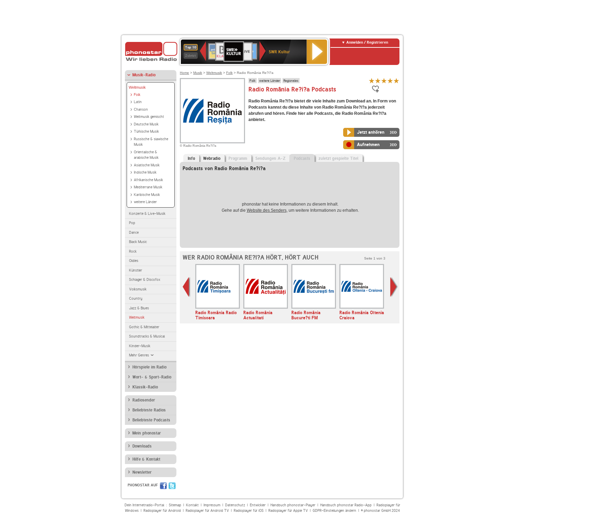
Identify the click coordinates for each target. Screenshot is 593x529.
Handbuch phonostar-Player (292, 505)
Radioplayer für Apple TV (288, 510)
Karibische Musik (147, 194)
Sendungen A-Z (270, 158)
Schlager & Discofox (144, 279)
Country (135, 298)
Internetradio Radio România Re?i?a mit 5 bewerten (396, 80)
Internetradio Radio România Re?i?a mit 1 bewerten (372, 80)
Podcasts (302, 158)
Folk (137, 94)
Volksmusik (138, 289)
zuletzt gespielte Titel (338, 158)
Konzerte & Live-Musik (147, 213)
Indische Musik (145, 172)
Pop (132, 223)
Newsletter (142, 472)
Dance (134, 232)
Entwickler (258, 505)
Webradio (211, 158)
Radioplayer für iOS (249, 510)
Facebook (163, 485)
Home (184, 73)
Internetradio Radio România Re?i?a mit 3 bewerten (384, 80)
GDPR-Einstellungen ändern (334, 510)
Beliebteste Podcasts (151, 420)
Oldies (133, 260)
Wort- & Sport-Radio (151, 377)
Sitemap (175, 505)
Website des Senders (267, 210)
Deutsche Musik (146, 124)
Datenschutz (235, 505)
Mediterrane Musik (148, 187)
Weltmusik (137, 87)
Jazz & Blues (139, 308)
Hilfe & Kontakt (146, 459)
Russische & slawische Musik (151, 142)
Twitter (172, 485)
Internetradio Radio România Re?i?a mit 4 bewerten (390, 80)
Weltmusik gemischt (149, 116)
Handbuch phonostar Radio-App (346, 505)
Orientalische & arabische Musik (146, 155)
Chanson (141, 109)
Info (191, 158)
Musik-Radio (143, 75)
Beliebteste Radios (149, 410)
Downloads (142, 446)
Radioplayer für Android (162, 510)
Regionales (291, 80)
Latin (138, 102)
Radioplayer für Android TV (207, 510)
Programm (238, 158)
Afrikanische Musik (148, 180)
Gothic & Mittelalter (144, 327)
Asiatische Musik (147, 165)
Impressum (212, 505)
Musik (197, 73)
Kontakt (192, 505)
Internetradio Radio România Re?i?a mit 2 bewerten (378, 80)
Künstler (135, 270)
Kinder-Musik (139, 346)
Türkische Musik (146, 131)
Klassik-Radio (145, 387)
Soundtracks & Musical (147, 336)
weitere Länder (145, 202)
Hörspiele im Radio (149, 367)
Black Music (138, 242)
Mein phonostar (146, 433)
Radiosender (143, 400)
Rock (133, 251)
